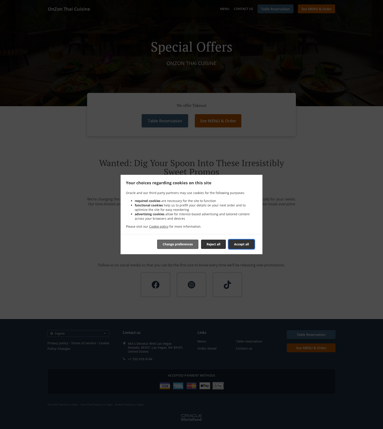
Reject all (213, 244)
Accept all (241, 244)
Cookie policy (158, 226)
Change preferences (178, 244)
